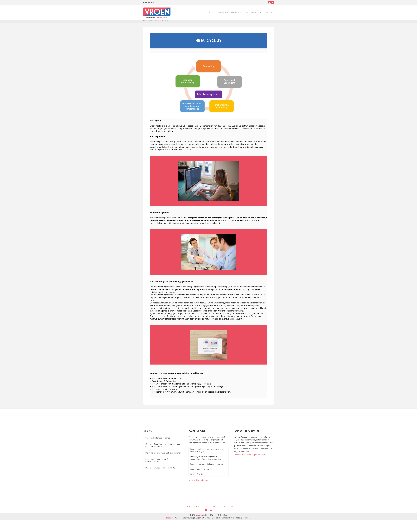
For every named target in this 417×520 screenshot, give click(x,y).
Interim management (192, 506)
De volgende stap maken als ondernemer (163, 453)
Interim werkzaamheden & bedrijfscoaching (156, 460)
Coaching (205, 506)
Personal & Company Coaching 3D (160, 468)
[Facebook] (269, 2)
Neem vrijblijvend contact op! (200, 480)
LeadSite (169, 518)
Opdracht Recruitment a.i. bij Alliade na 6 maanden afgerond (162, 445)
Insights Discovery (217, 506)
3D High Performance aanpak (158, 438)
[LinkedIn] (272, 2)
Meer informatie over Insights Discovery (250, 454)
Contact (230, 506)
